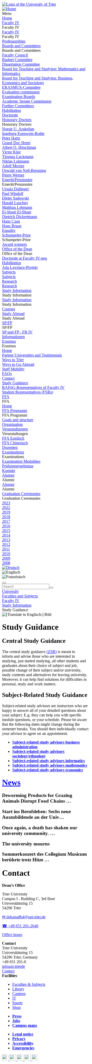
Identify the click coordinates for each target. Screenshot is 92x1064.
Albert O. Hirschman (19, 147)
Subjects (9, 272)
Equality (9, 230)
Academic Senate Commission (26, 101)
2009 (6, 558)
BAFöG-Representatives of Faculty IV (33, 387)
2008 (6, 563)
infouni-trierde (13, 966)
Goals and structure (17, 420)
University (10, 591)
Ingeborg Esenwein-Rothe (23, 133)
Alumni (8, 475)
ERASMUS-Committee (21, 87)
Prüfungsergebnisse (17, 466)
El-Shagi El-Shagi (16, 212)
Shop (16, 1007)
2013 (6, 540)
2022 (6, 507)
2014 (6, 535)
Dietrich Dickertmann (19, 216)
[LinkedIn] (35, 1059)
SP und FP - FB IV (17, 332)
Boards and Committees (21, 46)
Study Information (16, 290)
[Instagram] (28, 1059)
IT (14, 998)
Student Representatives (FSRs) (27, 392)
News (11, 782)
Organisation (12, 424)
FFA (5, 397)
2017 (6, 521)
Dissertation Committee (21, 64)
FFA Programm (14, 410)
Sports (17, 1003)
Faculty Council (15, 55)
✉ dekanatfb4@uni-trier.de (23, 917)
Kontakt (8, 470)
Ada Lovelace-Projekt (20, 267)
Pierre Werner (13, 175)
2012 (6, 544)
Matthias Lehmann (17, 207)
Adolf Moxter (13, 166)
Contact (8, 378)
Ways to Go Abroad (18, 364)
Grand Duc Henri (16, 143)
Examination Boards (18, 96)
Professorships (13, 41)
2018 (6, 517)
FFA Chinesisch (15, 443)
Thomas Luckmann (17, 156)
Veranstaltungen (15, 429)
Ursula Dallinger (15, 189)
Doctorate (10, 115)
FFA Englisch (13, 438)
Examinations (13, 452)
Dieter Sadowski (15, 198)
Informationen (13, 336)
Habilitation (11, 110)
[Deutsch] (10, 567)
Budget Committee (17, 59)
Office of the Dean (17, 249)
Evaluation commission (21, 92)
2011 (6, 549)
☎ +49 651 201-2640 (20, 926)
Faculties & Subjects (28, 984)
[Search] (51, 587)
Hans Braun (11, 226)
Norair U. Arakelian (18, 129)
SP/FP (7, 323)
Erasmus (9, 341)
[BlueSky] (13, 1059)
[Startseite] (29, 4)
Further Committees (18, 106)
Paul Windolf (12, 193)
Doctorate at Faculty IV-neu (24, 258)
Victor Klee (11, 152)
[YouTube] (20, 1059)
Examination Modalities (21, 461)
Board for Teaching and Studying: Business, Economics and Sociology (37, 80)
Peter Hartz (11, 138)
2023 (6, 503)
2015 (6, 530)
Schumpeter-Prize (16, 235)
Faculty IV (10, 23)
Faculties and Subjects (20, 596)
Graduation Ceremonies (21, 493)
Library (18, 989)
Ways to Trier (13, 360)
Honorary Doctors (16, 119)
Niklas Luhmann (15, 161)
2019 (6, 512)
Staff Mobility (13, 369)
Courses (8, 309)
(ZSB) (52, 651)
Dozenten (10, 447)
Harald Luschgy (15, 203)
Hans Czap (11, 221)
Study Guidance (15, 383)
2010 (6, 553)
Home (7, 18)
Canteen (19, 993)
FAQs (7, 373)
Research (9, 281)
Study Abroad (13, 313)
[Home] (9, 9)
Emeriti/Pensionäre (17, 180)
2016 (6, 526)
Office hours (12, 934)
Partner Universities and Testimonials (32, 355)
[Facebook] (5, 1059)
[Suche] (4, 583)
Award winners (14, 244)
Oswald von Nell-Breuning (24, 170)
